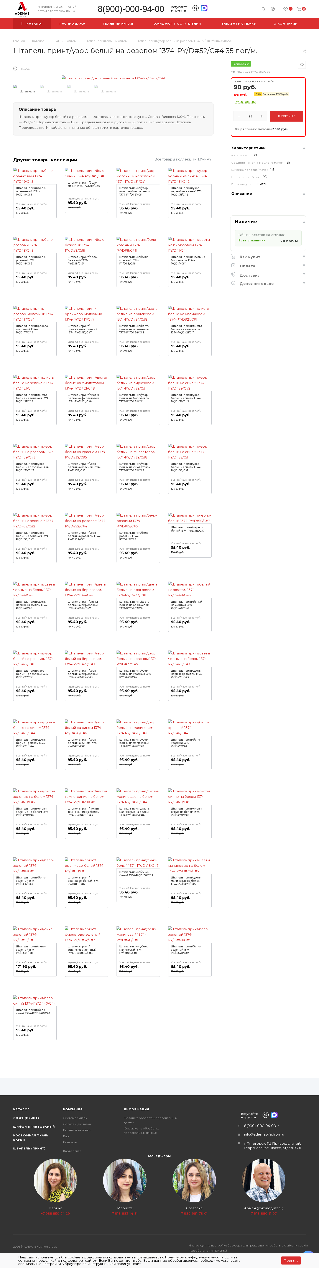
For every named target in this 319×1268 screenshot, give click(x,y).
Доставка (249, 275)
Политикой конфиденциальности (194, 1257)
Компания (72, 1109)
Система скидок (75, 1118)
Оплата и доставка (77, 1124)
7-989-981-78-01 (194, 1213)
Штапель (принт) (29, 1148)
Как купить (250, 257)
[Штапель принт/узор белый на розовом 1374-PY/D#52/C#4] (113, 78)
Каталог (21, 1109)
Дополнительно (256, 284)
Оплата (246, 266)
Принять (291, 1260)
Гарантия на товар (76, 1130)
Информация (136, 1109)
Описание (241, 194)
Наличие (246, 221)
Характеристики (248, 148)
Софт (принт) (26, 1118)
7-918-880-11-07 (264, 1213)
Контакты (70, 1142)
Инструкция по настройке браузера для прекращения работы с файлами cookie (248, 1245)
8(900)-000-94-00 (131, 9)
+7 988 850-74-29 (55, 1213)
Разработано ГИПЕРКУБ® (208, 1250)
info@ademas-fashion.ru (264, 1134)
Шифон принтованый (34, 1126)
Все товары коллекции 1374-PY (183, 159)
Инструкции (98, 1264)
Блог (66, 1136)
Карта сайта (72, 1151)
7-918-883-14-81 (125, 1213)
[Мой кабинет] (273, 9)
